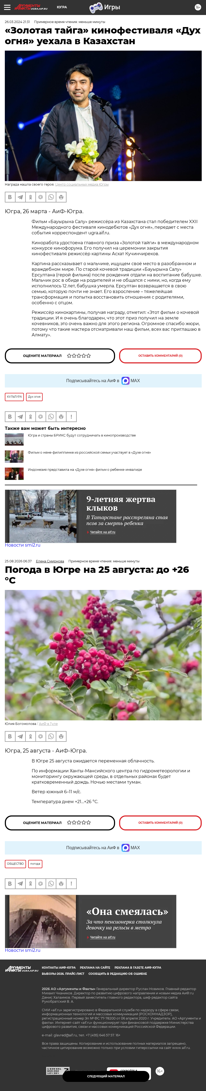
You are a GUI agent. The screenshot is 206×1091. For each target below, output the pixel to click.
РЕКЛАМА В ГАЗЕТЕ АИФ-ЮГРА (138, 967)
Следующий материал (106, 1076)
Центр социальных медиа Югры (82, 184)
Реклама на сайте (95, 967)
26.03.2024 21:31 (17, 22)
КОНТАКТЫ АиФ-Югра (59, 967)
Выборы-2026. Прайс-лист (63, 974)
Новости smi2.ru (23, 545)
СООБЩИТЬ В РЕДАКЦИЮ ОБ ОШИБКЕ (118, 974)
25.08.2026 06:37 (18, 561)
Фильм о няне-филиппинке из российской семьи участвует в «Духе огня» (89, 452)
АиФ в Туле (48, 724)
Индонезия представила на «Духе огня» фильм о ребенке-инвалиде (85, 470)
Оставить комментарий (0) (160, 356)
